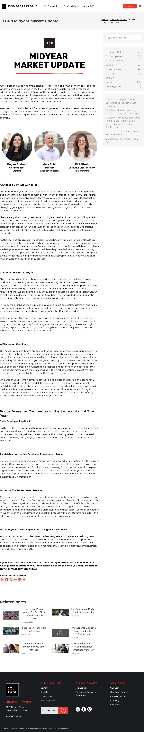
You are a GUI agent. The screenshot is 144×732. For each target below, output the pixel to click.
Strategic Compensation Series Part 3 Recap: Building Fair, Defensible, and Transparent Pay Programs (122, 122)
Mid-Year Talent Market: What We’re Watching (122, 133)
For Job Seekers (114, 60)
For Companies (114, 56)
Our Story (115, 688)
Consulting (46, 696)
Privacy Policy (48, 728)
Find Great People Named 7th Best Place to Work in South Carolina (122, 102)
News (108, 82)
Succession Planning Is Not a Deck (121, 140)
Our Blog (114, 700)
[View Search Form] (140, 6)
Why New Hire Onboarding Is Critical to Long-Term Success (122, 112)
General (109, 65)
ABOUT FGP (117, 683)
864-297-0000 (13, 715)
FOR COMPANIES (51, 683)
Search (44, 692)
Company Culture (115, 52)
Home (104, 19)
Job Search (81, 688)
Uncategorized (118, 19)
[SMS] (20, 579)
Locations (115, 704)
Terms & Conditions (61, 728)
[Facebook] (7, 579)
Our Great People (119, 692)
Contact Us (129, 6)
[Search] (131, 38)
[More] (24, 579)
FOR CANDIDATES (86, 683)
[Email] (15, 579)
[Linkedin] (2, 579)
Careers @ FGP (118, 696)
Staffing (44, 688)
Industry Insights (115, 69)
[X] (11, 579)
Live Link (110, 77)
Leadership (111, 73)
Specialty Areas (48, 700)
